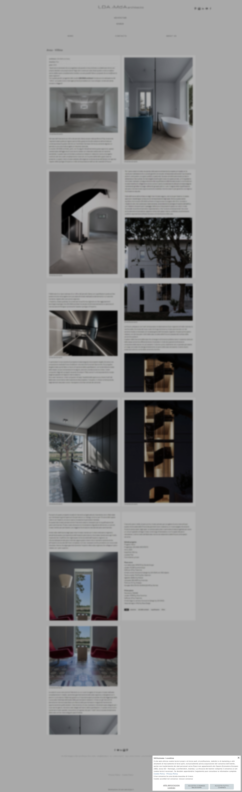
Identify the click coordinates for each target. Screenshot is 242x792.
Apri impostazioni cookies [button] (171, 787)
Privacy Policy (172, 774)
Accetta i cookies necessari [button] (196, 786)
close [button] (238, 757)
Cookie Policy (159, 774)
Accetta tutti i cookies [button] (222, 786)
